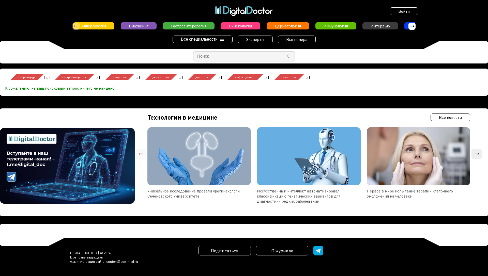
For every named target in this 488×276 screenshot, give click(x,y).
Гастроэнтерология (188, 25)
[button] (412, 26)
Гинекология (240, 25)
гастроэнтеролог (74, 77)
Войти (404, 11)
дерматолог (160, 77)
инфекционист (245, 77)
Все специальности (199, 39)
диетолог (201, 77)
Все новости (450, 117)
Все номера (296, 39)
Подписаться (224, 250)
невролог (119, 77)
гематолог (289, 77)
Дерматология (288, 25)
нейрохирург (27, 77)
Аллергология (93, 25)
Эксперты (255, 39)
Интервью (380, 25)
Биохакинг (138, 25)
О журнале (282, 250)
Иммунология (336, 25)
